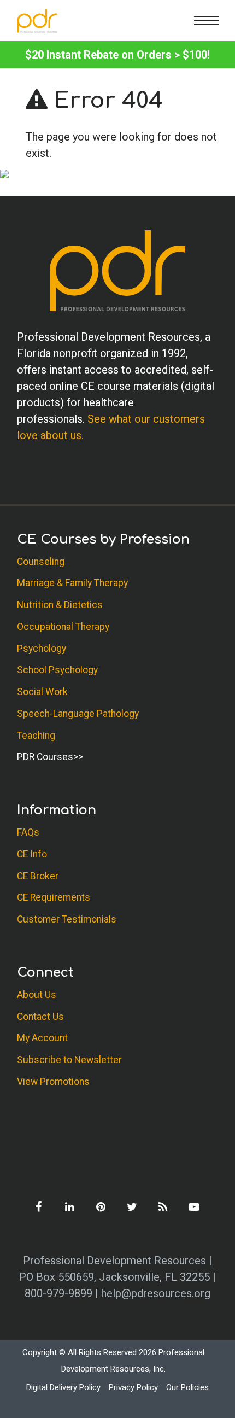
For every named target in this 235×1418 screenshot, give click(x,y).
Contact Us (40, 1016)
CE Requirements (53, 897)
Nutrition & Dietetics (60, 604)
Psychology (41, 648)
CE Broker (37, 876)
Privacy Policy (133, 1387)
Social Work (42, 691)
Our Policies (187, 1387)
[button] (206, 20)
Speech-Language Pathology (78, 713)
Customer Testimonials (66, 919)
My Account (42, 1037)
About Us (36, 994)
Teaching (36, 735)
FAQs (28, 832)
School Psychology (57, 669)
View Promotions (53, 1081)
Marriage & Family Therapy (72, 582)
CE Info (32, 854)
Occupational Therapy (63, 626)
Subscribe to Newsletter (69, 1059)
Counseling (40, 561)
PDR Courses (45, 756)
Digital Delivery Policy (63, 1387)
